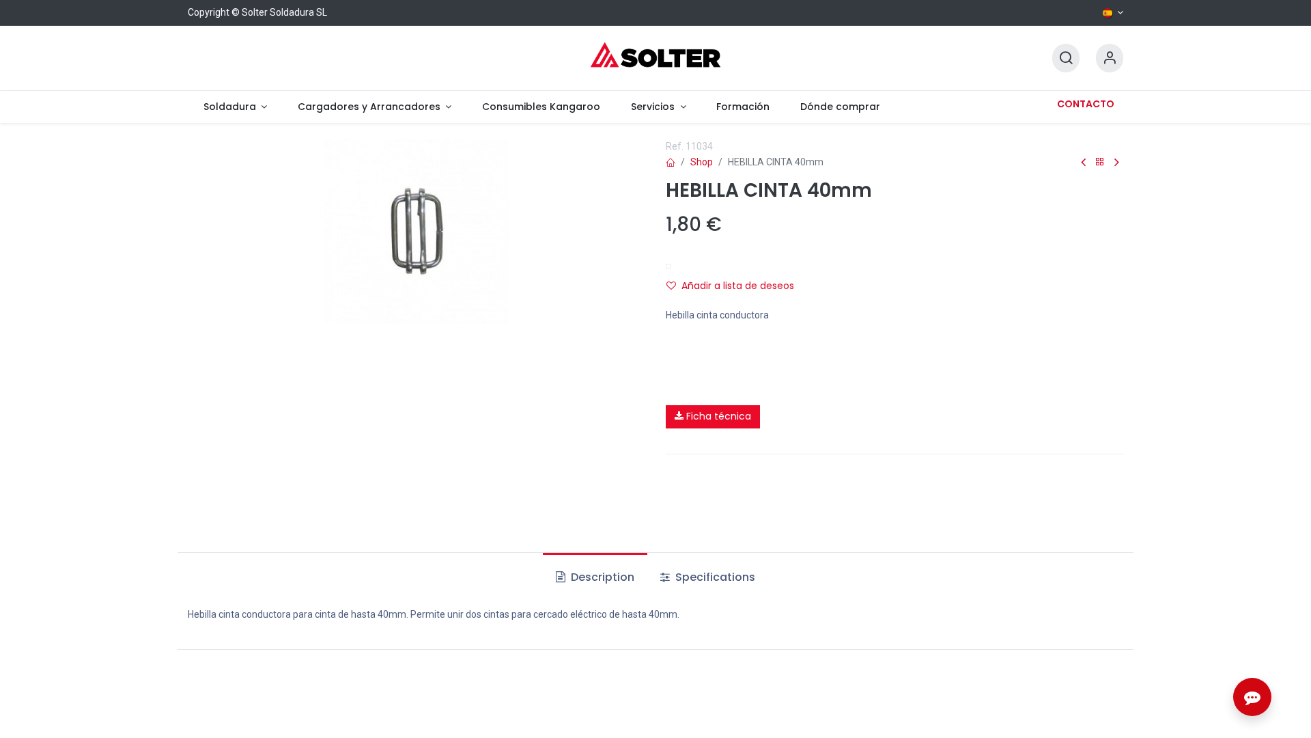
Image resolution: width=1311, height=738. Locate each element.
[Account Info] (1109, 58)
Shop (701, 161)
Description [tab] (601, 577)
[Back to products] (1100, 162)
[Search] (1066, 58)
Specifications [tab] (714, 577)
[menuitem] (235, 107)
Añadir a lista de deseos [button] (737, 285)
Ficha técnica (717, 416)
